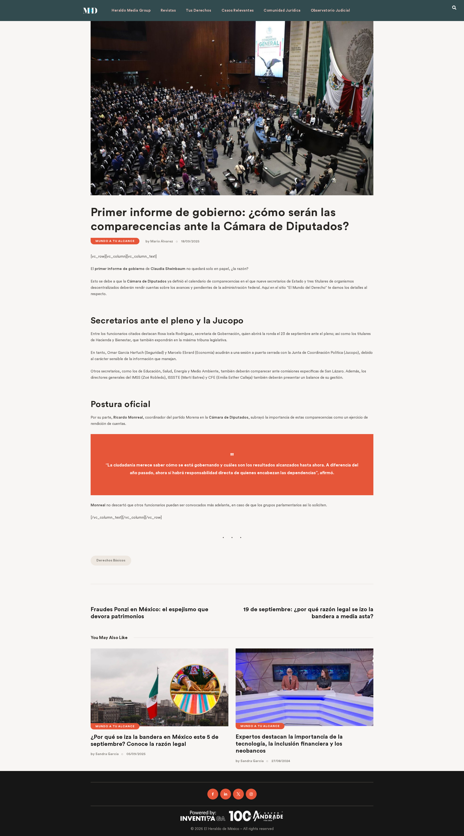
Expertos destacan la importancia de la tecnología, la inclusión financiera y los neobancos (289, 744)
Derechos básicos (110, 560)
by (159, 241)
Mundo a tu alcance (115, 241)
